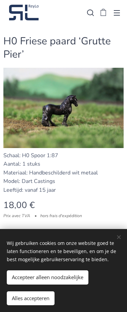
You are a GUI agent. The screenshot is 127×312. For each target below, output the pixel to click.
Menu (117, 12)
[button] (90, 12)
